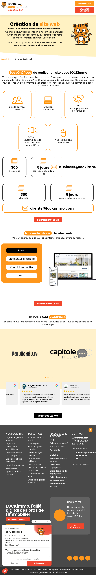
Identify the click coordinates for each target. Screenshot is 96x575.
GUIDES (54, 454)
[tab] (21, 250)
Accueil (4, 59)
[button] (70, 8)
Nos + (10, 59)
